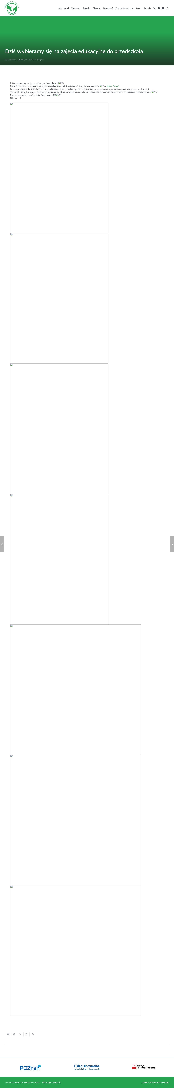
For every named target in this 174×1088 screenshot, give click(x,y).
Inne (22, 59)
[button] (152, 8)
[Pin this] (33, 1034)
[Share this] (14, 1034)
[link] (113, 86)
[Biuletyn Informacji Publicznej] (143, 1067)
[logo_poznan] (30, 1067)
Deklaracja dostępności (51, 1082)
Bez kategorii (38, 59)
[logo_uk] (87, 1067)
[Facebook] (159, 8)
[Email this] (8, 1034)
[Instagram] (167, 8)
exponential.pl (163, 1082)
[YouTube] (163, 8)
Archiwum (29, 59)
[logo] (12, 8)
